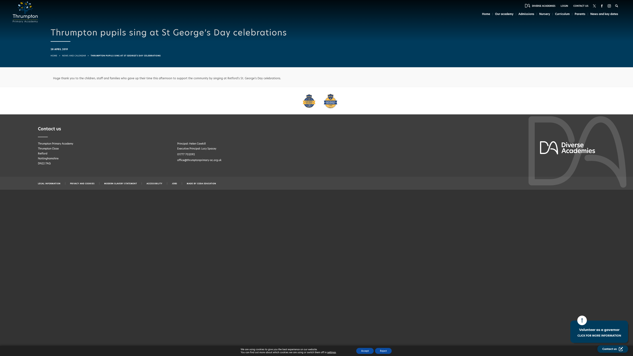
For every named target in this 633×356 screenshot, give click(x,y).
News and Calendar (74, 55)
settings (331, 352)
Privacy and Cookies (82, 183)
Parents (580, 14)
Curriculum (562, 14)
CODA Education (206, 183)
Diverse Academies (543, 6)
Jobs (174, 183)
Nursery (544, 14)
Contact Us (580, 6)
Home (486, 14)
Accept (365, 351)
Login (564, 6)
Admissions (526, 14)
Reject (383, 351)
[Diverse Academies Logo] (26, 12)
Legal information (49, 183)
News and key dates (604, 14)
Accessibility (154, 183)
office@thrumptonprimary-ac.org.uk (199, 160)
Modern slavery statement (120, 183)
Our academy (504, 14)
